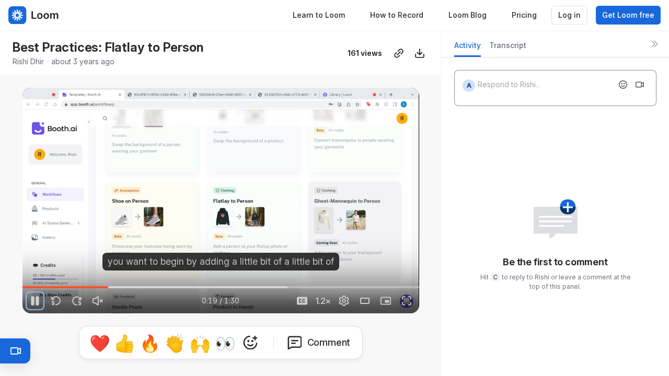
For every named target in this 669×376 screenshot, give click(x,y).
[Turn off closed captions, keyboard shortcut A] (302, 300)
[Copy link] (398, 53)
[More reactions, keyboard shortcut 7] (250, 342)
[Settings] (344, 300)
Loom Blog (467, 14)
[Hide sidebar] (654, 44)
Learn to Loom (319, 14)
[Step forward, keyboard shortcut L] (76, 300)
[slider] (220, 287)
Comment (329, 342)
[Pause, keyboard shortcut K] (35, 300)
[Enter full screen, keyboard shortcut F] (406, 300)
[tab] (467, 48)
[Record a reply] (639, 84)
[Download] (419, 53)
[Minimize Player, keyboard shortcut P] (385, 300)
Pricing (524, 14)
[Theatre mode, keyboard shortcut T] (364, 300)
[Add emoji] (623, 84)
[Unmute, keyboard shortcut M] (97, 300)
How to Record (396, 14)
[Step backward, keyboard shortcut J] (56, 300)
